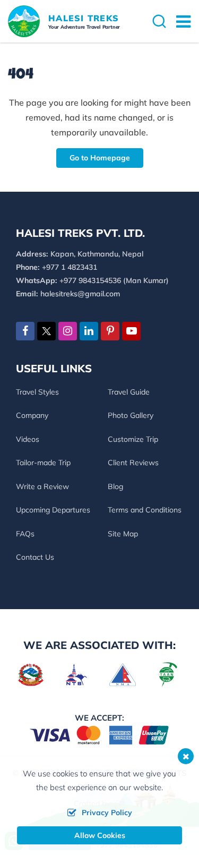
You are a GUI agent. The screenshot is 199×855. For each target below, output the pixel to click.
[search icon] (159, 22)
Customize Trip (133, 439)
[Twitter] (46, 332)
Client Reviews (133, 462)
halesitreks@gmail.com (80, 293)
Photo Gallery (130, 415)
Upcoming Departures (53, 510)
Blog (115, 486)
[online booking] (100, 734)
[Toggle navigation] (179, 21)
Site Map (123, 533)
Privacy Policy (107, 812)
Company (32, 415)
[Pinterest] (110, 331)
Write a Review (42, 486)
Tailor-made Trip (43, 462)
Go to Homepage (100, 158)
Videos (27, 439)
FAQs (25, 533)
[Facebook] (25, 331)
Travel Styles (37, 392)
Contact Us (35, 557)
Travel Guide (129, 392)
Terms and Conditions (144, 510)
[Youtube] (131, 331)
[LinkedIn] (89, 331)
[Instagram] (67, 331)
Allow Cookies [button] (99, 835)
